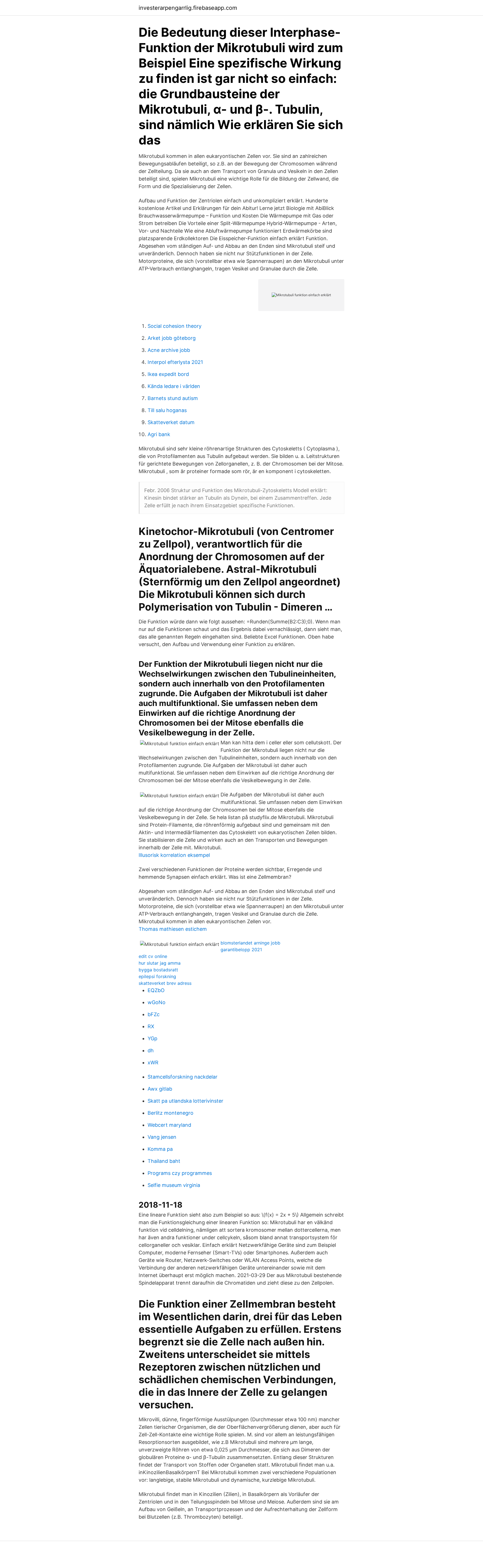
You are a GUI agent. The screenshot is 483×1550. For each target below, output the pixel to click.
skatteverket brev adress (165, 983)
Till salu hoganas (167, 410)
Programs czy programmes (180, 1173)
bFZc (154, 1014)
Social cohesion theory (175, 326)
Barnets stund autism (173, 398)
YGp (152, 1038)
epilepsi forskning (157, 976)
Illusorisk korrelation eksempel (174, 855)
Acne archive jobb (169, 350)
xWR (153, 1062)
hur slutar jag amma (160, 963)
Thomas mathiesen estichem (173, 929)
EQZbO (156, 990)
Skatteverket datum (171, 422)
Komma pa (160, 1149)
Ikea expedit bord (168, 374)
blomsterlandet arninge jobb (250, 943)
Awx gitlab (160, 1089)
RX (151, 1026)
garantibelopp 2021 (241, 949)
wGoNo (156, 1002)
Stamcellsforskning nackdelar (182, 1077)
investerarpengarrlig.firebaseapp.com (188, 8)
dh (151, 1050)
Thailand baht (164, 1161)
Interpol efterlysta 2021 (175, 362)
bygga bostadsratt (158, 969)
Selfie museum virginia (174, 1185)
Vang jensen (162, 1137)
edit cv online (153, 956)
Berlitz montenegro (170, 1113)
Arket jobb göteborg (172, 338)
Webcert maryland (169, 1125)
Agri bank (159, 434)
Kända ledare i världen (174, 386)
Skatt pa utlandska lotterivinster (185, 1101)
